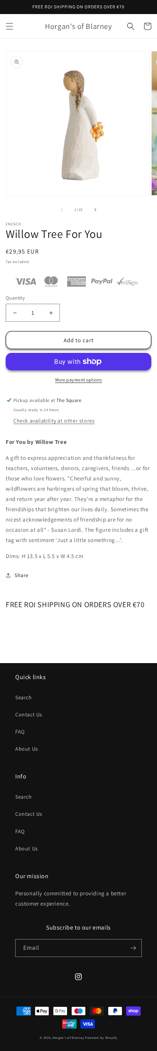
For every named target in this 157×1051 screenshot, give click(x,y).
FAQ (20, 731)
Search (23, 697)
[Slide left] (61, 209)
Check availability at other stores (54, 420)
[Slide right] (95, 209)
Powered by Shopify (101, 1037)
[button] (9, 26)
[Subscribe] (133, 948)
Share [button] (21, 575)
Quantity (15, 298)
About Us (26, 748)
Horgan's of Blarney (68, 1037)
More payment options (78, 380)
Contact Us (28, 714)
